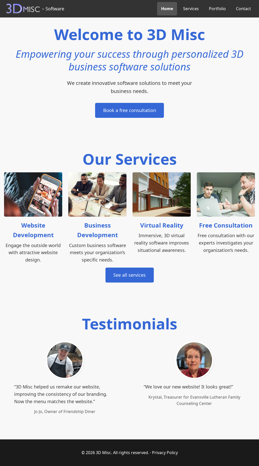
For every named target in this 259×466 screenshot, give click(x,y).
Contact (243, 8)
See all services (129, 275)
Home (167, 8)
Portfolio (217, 8)
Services (191, 8)
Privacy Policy (165, 452)
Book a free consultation (129, 110)
